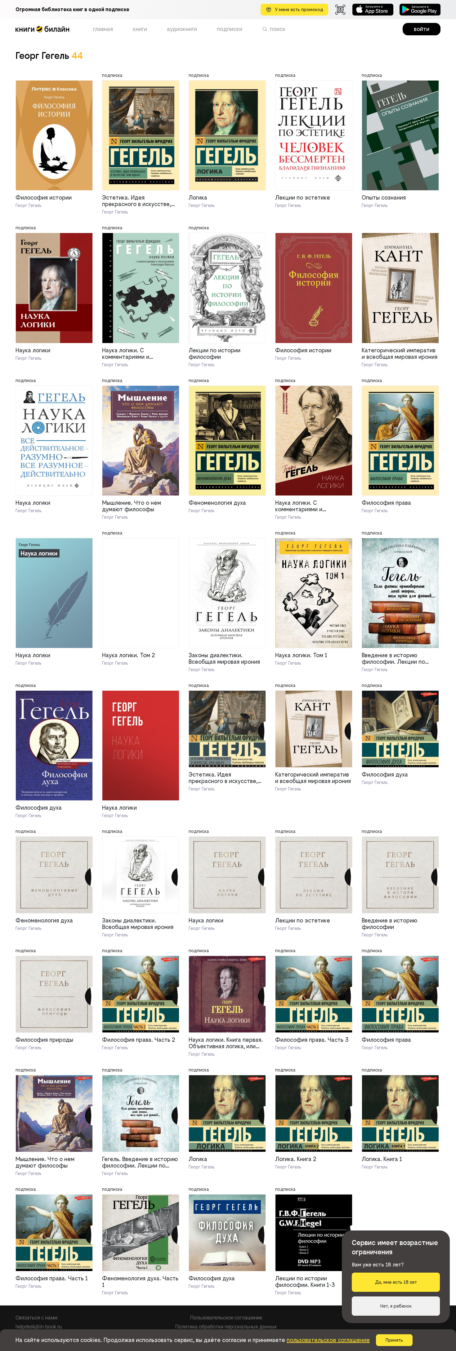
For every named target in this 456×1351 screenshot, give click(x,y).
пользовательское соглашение (328, 1340)
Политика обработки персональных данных (226, 1327)
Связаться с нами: (37, 1318)
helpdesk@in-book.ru (39, 1327)
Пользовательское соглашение (226, 1318)
